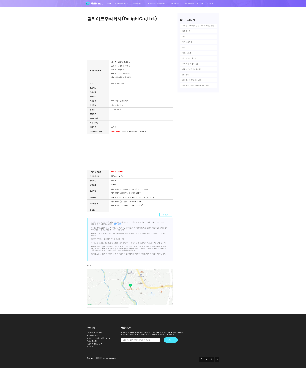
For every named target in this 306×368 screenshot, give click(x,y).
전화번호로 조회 (176, 3)
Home (109, 3)
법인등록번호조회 (137, 3)
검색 (169, 340)
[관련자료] (117, 224)
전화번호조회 (92, 341)
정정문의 (165, 215)
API (202, 3)
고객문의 (210, 3)
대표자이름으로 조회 (191, 3)
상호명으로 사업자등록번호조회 (157, 3)
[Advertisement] (131, 42)
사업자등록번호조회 (121, 3)
